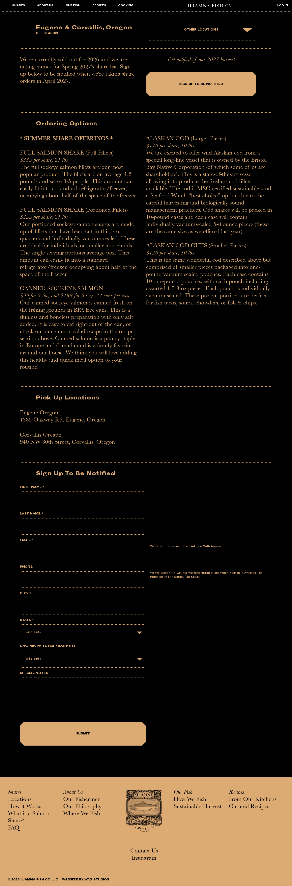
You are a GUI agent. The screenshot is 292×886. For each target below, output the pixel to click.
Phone (26, 567)
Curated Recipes (249, 807)
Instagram (144, 859)
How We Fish (190, 800)
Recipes (236, 793)
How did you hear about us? (47, 646)
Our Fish (183, 793)
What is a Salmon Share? (29, 817)
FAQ (13, 828)
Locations (19, 800)
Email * (26, 540)
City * (25, 593)
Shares (14, 793)
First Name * (32, 487)
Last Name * (31, 514)
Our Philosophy (82, 807)
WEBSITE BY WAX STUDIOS (85, 879)
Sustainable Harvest (197, 807)
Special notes (34, 673)
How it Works (24, 807)
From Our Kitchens (253, 800)
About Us (73, 793)
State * (27, 620)
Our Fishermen (82, 800)
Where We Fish (81, 814)
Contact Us (144, 851)
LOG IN (282, 5)
